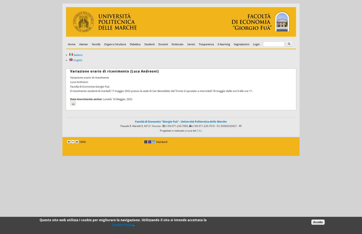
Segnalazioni (241, 44)
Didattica (135, 44)
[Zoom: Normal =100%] (77, 142)
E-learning (224, 44)
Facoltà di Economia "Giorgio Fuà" (157, 121)
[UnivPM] (181, 35)
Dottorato (178, 44)
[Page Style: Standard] (153, 142)
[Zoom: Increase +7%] (69, 142)
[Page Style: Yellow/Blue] (149, 142)
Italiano (78, 55)
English (77, 60)
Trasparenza (206, 44)
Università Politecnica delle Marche (204, 121)
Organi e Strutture (115, 44)
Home (71, 44)
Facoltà (96, 44)
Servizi (191, 44)
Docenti (163, 44)
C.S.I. (199, 130)
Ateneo (83, 44)
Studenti (149, 44)
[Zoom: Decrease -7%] (73, 142)
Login (256, 44)
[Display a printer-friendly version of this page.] (73, 103)
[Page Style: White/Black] (145, 142)
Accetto (318, 222)
